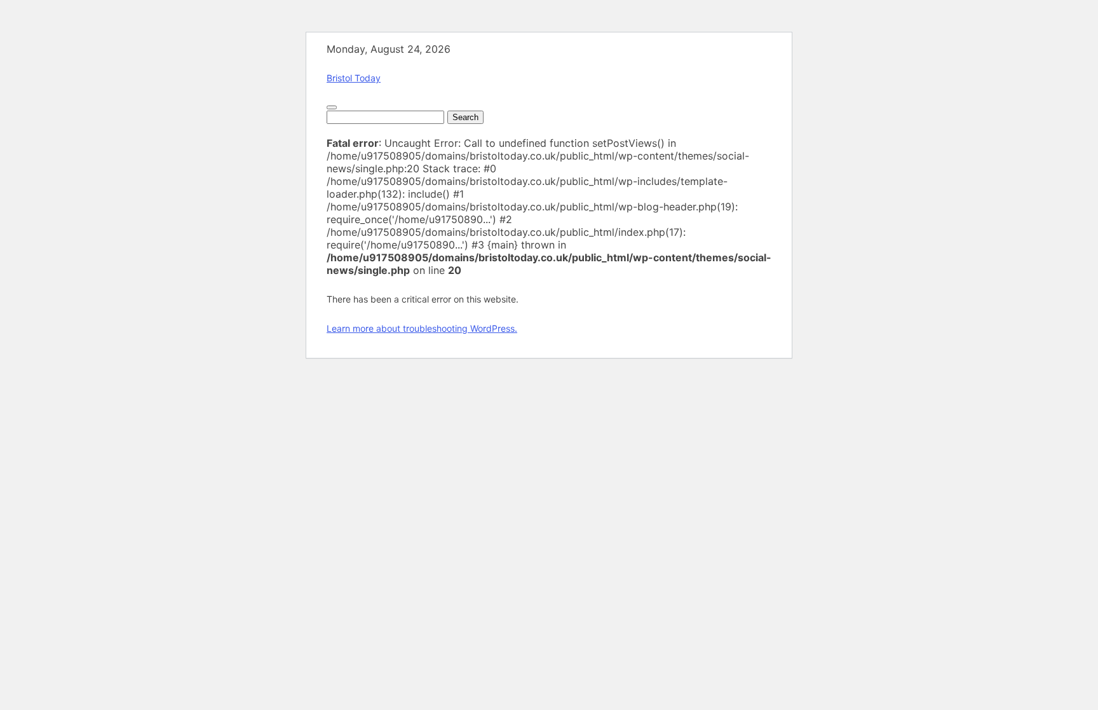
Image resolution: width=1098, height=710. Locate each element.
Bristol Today (354, 77)
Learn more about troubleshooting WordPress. (422, 328)
